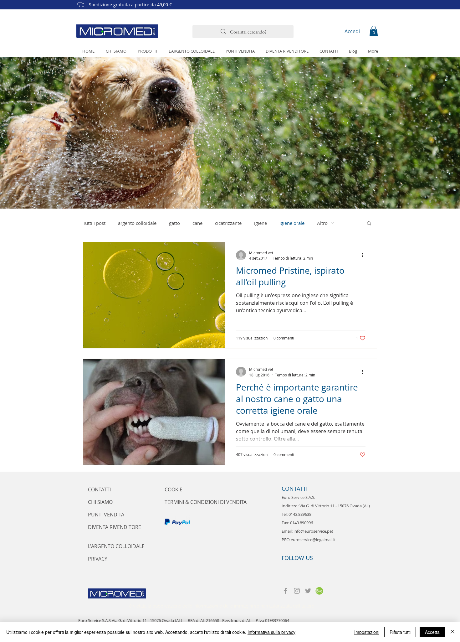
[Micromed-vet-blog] (319, 591)
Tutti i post (94, 223)
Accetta (432, 632)
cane (197, 223)
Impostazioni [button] (366, 632)
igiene (260, 223)
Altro (322, 223)
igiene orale (291, 223)
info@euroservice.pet (313, 531)
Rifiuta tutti (400, 632)
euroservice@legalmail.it (313, 539)
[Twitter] (308, 591)
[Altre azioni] (364, 255)
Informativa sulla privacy (271, 632)
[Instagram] (297, 591)
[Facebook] (285, 591)
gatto (174, 223)
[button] (373, 31)
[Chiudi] (452, 632)
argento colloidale (137, 223)
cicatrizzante (228, 223)
